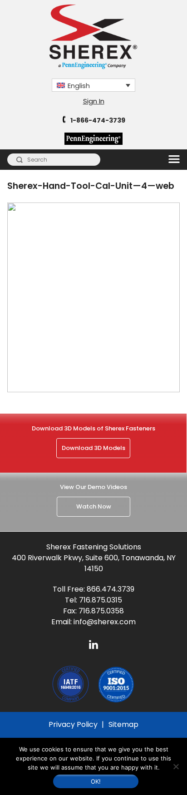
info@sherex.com (105, 622)
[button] (93, 85)
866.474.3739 (110, 589)
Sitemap (123, 724)
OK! (96, 781)
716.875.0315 (100, 600)
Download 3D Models (93, 448)
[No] (175, 766)
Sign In (93, 101)
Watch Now (93, 506)
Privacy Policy (73, 724)
